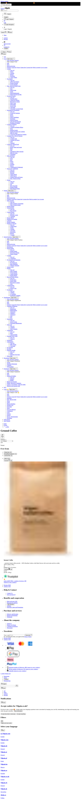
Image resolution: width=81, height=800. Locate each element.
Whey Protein (10, 200)
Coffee (12, 183)
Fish (11, 150)
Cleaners (9, 365)
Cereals (9, 69)
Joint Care (9, 324)
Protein (6, 190)
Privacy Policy (27, 636)
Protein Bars (13, 279)
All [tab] (4, 691)
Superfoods (10, 319)
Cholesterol (10, 411)
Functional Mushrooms (16, 323)
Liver (8, 412)
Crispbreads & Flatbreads (16, 167)
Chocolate (12, 107)
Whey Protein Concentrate (16, 203)
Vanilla (12, 227)
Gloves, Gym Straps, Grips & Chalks (16, 384)
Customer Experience (12, 626)
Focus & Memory (11, 409)
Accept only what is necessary (8, 714)
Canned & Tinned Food (13, 144)
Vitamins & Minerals (12, 306)
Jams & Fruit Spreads (15, 121)
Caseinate (12, 216)
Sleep (8, 408)
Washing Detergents (12, 364)
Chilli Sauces (13, 175)
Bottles (12, 380)
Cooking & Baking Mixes (16, 127)
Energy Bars (13, 281)
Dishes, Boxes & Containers (14, 383)
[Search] (2, 10)
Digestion (9, 406)
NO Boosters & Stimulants (13, 260)
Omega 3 (12, 339)
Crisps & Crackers (14, 100)
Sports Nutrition (8, 237)
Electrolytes (10, 247)
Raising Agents (14, 130)
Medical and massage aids (13, 386)
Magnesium (13, 309)
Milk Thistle (13, 344)
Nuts (11, 89)
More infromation (18, 711)
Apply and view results (6, 723)
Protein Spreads (14, 83)
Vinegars (12, 143)
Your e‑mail (7, 635)
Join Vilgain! (7, 421)
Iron (11, 317)
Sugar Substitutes (14, 117)
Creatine (9, 255)
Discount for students (12, 603)
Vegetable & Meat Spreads (16, 151)
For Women (10, 347)
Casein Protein (10, 212)
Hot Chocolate (13, 185)
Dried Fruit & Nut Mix (16, 94)
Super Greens (13, 322)
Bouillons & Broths (15, 123)
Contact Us (10, 593)
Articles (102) (7, 586)
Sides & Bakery (11, 156)
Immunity (9, 398)
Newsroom (9, 628)
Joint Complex (13, 329)
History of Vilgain (11, 625)
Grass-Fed (13, 67)
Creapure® (13, 258)
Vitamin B (12, 312)
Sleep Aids (9, 356)
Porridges (12, 76)
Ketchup (12, 171)
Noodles (12, 164)
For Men (9, 349)
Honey (12, 116)
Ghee (11, 141)
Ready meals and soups (16, 147)
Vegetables (13, 154)
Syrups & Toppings (15, 113)
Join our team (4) (11, 594)
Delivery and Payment (12, 614)
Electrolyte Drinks (14, 252)
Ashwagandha (13, 334)
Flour (11, 128)
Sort (2, 441)
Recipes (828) (7, 585)
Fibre (11, 353)
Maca (11, 333)
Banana (12, 233)
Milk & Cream (13, 133)
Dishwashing (10, 366)
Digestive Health (11, 350)
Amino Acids (10, 267)
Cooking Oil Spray (15, 140)
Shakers (12, 379)
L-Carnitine (13, 294)
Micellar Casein (14, 215)
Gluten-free (23, 67)
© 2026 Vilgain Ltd (5, 673)
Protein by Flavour (11, 223)
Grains (11, 163)
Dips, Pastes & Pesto (15, 178)
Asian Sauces (13, 174)
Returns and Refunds (12, 615)
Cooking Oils (13, 138)
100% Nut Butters (14, 81)
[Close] (2, 721)
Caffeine (12, 292)
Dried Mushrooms (14, 93)
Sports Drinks (10, 248)
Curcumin (12, 346)
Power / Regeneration (12, 416)
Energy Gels (13, 288)
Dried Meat (13, 104)
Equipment (7, 368)
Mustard (12, 173)
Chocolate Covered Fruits (16, 108)
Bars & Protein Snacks (12, 277)
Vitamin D (12, 314)
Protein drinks (13, 251)
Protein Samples (11, 222)
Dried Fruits (13, 90)
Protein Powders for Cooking (17, 131)
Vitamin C (12, 313)
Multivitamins (13, 310)
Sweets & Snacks (11, 96)
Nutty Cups (13, 103)
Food (5, 58)
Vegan (18, 67)
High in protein (36, 67)
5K (23, 669)
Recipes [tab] (6, 695)
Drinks (8, 180)
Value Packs (7, 419)
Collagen (9, 220)
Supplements (7, 297)
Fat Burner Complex (15, 295)
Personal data (7, 680)
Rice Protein (13, 210)
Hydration (9, 418)
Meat (11, 148)
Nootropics (9, 340)
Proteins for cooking (12, 219)
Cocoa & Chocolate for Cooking (18, 134)
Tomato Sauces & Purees (16, 177)
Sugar (11, 114)
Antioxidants (10, 341)
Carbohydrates (10, 285)
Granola (12, 73)
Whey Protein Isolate (15, 205)
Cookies (6, 679)
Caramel (12, 229)
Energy (9, 415)
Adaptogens (10, 330)
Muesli (12, 74)
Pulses (11, 161)
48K (24, 667)
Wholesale (9, 617)
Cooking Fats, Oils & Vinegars (14, 136)
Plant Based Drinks (15, 188)
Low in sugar (44, 67)
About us (9, 623)
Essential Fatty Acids (12, 336)
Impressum (6, 676)
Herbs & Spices (14, 120)
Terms (5, 677)
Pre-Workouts (13, 262)
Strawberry (13, 232)
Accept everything (21, 714)
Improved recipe (11, 66)
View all (12, 70)
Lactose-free (29, 67)
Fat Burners (10, 289)
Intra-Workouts (14, 264)
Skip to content (4, 1)
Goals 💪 (6, 389)
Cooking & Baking (12, 124)
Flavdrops (12, 118)
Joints (8, 402)
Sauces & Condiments (12, 168)
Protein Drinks (13, 187)
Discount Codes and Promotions (15, 607)
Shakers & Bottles (11, 376)
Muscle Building (11, 404)
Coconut (12, 235)
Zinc (11, 316)
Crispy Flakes (13, 77)
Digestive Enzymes (15, 354)
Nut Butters (10, 79)
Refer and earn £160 (12, 601)
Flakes (11, 71)
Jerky (11, 284)
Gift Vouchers (11, 604)
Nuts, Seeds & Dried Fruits (13, 86)
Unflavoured (13, 226)
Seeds (11, 91)
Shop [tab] (5, 692)
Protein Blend (10, 218)
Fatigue (9, 414)
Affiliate (9, 606)
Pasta (11, 158)
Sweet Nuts (13, 106)
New (8, 64)
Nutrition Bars (13, 99)
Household (7, 358)
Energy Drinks (13, 254)
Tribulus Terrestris (14, 265)
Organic (9, 67)
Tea (11, 184)
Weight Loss (10, 405)
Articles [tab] (6, 693)
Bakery (12, 165)
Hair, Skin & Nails (11, 399)
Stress (8, 401)
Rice (11, 160)
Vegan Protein (10, 208)
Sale (5, 56)
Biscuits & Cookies (15, 101)
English (6, 48)
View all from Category (13, 60)
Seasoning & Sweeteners (13, 110)
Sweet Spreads (13, 84)
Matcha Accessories (12, 381)
